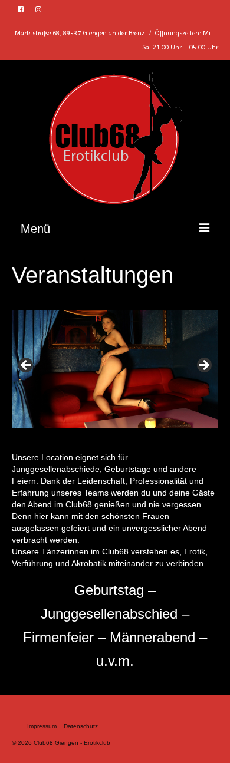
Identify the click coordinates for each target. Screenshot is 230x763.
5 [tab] (74, 433)
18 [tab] (129, 440)
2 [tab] (34, 433)
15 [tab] (210, 433)
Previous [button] (26, 366)
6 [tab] (88, 433)
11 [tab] (156, 433)
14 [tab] (196, 433)
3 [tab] (47, 433)
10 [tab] (142, 433)
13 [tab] (183, 433)
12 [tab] (169, 433)
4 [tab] (61, 433)
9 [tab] (129, 433)
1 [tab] (20, 433)
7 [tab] (101, 433)
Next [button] (203, 366)
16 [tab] (101, 440)
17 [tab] (115, 440)
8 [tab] (115, 433)
